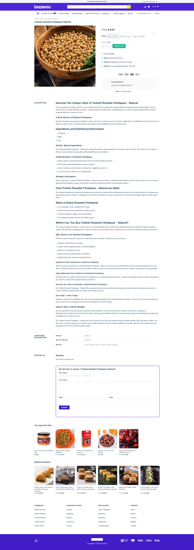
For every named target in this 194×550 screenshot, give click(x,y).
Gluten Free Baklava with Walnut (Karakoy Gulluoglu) (85, 488)
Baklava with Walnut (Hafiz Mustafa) (127, 488)
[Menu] (37, 13)
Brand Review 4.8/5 (144, 13)
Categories (105, 13)
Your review (63, 380)
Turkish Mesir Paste (92, 13)
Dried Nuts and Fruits (51, 19)
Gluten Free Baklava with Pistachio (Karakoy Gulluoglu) (107, 488)
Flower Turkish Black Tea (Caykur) (85, 451)
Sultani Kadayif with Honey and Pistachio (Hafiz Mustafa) (65, 488)
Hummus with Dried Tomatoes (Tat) (44, 451)
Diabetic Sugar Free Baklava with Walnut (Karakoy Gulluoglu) (43, 489)
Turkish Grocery (47, 13)
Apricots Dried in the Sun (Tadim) (106, 451)
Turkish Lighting (118, 13)
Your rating (63, 373)
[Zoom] (37, 84)
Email (111, 397)
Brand (130, 13)
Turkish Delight (63, 13)
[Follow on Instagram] (36, 541)
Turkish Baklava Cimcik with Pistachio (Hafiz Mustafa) (149, 488)
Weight (104, 36)
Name (61, 397)
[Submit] (129, 6)
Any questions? (117, 82)
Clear (155, 33)
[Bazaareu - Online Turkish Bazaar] (42, 6)
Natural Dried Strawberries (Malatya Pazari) (127, 451)
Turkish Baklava (77, 13)
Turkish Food (38, 19)
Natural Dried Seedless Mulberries (63, 451)
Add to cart (118, 46)
